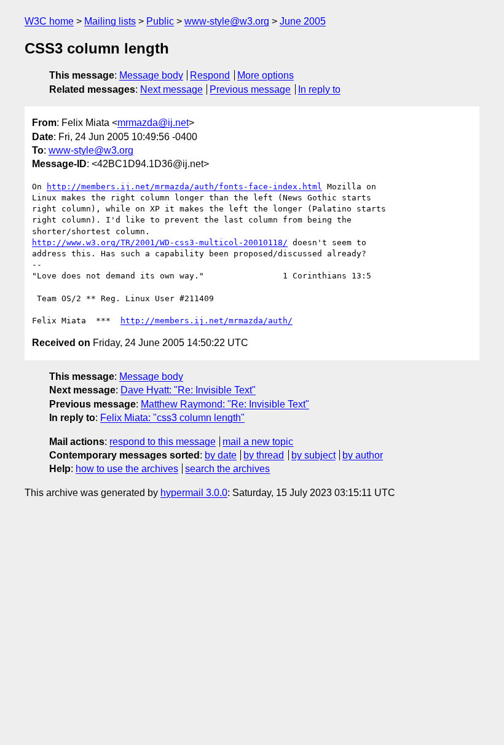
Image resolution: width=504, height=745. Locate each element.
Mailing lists (110, 21)
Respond (210, 75)
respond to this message (162, 441)
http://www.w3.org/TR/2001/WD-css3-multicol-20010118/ (160, 242)
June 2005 (303, 21)
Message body (151, 75)
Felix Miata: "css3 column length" (172, 417)
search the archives (227, 468)
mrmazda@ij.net (153, 122)
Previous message (250, 89)
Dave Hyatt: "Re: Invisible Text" (188, 390)
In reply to (319, 89)
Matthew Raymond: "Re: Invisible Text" (225, 404)
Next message (171, 89)
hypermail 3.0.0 (193, 492)
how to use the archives (127, 468)
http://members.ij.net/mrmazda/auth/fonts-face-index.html (184, 186)
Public (160, 21)
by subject (313, 455)
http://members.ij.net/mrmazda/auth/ (206, 320)
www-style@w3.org (226, 21)
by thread (263, 455)
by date (221, 455)
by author (362, 455)
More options (265, 75)
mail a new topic (257, 441)
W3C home (49, 21)
